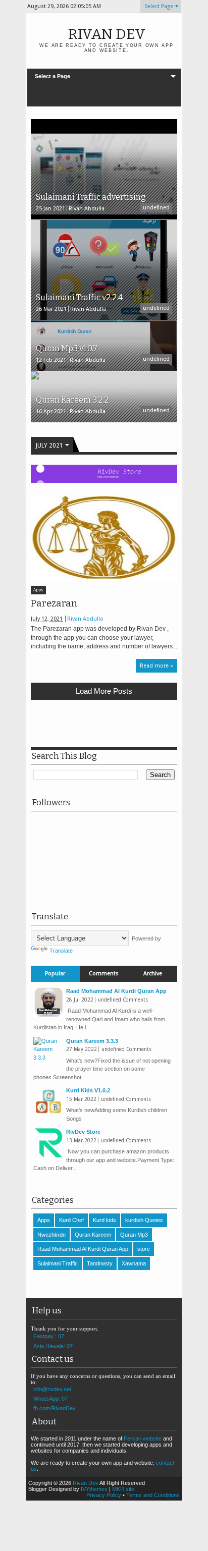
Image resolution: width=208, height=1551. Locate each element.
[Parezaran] (104, 538)
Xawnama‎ (134, 1263)
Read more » (156, 665)
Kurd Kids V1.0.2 (88, 1090)
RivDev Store (83, 1132)
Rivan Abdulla (85, 619)
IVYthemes (94, 1489)
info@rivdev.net (52, 1389)
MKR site (123, 1489)
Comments (104, 973)
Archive (152, 973)
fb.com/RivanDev (54, 1408)
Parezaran (54, 603)
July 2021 (49, 445)
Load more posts (104, 691)
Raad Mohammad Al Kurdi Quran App (116, 991)
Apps (38, 590)
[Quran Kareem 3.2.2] (35, 377)
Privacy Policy (103, 1495)
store (143, 1249)
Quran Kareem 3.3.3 (92, 1041)
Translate (61, 951)
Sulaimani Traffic (57, 1263)
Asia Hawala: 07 (53, 1346)
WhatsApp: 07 (50, 1399)
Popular (55, 973)
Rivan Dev (106, 34)
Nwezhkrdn (51, 1235)
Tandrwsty (100, 1263)
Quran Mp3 (134, 1235)
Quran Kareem (93, 1235)
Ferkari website (143, 1438)
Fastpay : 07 (48, 1336)
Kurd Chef (71, 1220)
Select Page (158, 6)
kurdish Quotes (144, 1220)
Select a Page (52, 76)
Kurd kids (104, 1220)
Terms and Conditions (153, 1495)
